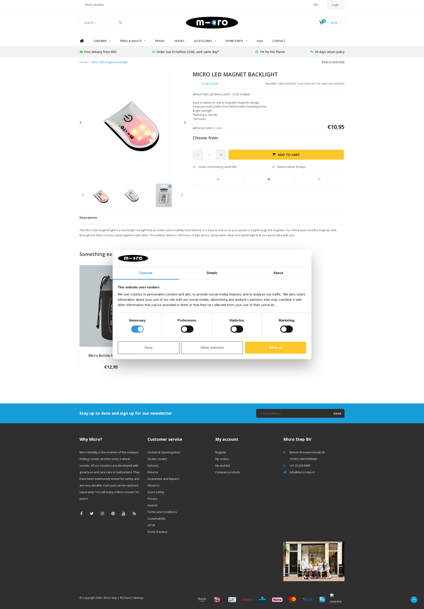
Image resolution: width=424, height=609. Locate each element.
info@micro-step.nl (302, 472)
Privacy (152, 499)
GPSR (151, 525)
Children (99, 41)
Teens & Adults (131, 41)
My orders (222, 459)
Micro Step (110, 598)
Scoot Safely (156, 492)
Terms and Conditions (162, 512)
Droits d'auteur (158, 532)
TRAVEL (160, 41)
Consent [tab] (145, 273)
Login (335, 5)
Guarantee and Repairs (163, 479)
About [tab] (278, 273)
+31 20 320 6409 (300, 465)
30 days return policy (329, 52)
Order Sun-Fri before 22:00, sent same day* (188, 52)
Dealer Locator (157, 459)
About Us (154, 485)
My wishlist (222, 465)
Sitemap (138, 598)
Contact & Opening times (164, 452)
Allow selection (212, 347)
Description (88, 217)
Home (81, 41)
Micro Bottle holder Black (110, 355)
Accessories (203, 41)
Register (220, 452)
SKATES (179, 41)
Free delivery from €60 (100, 52)
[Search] (120, 22)
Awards (153, 505)
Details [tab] (212, 273)
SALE (260, 41)
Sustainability (157, 518)
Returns (153, 472)
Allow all (275, 347)
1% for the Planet (272, 52)
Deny (149, 347)
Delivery (153, 465)
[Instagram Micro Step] (102, 513)
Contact (279, 41)
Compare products (227, 472)
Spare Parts (234, 41)
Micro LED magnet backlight (110, 62)
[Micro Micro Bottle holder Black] (110, 306)
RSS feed (125, 598)
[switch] (187, 329)
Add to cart (289, 154)
